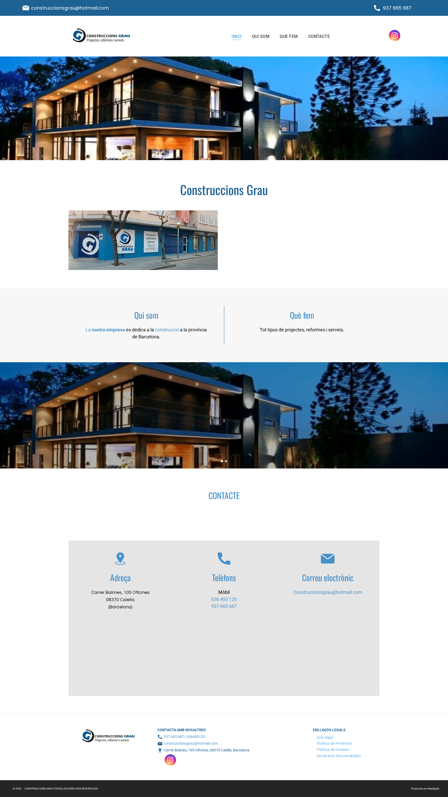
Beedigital (433, 788)
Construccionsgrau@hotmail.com (327, 592)
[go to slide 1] (222, 461)
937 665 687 (397, 8)
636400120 (195, 737)
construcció (167, 329)
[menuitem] (236, 36)
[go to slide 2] (226, 461)
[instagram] (394, 36)
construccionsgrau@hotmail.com (70, 8)
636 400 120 (224, 599)
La (88, 329)
